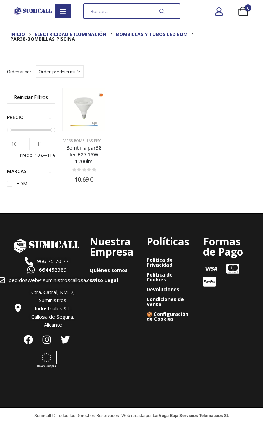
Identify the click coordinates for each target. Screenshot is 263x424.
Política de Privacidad (160, 262)
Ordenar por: (19, 71)
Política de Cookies (160, 277)
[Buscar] (162, 11)
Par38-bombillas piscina (84, 140)
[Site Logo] (32, 11)
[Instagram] (46, 340)
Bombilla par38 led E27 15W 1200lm (84, 154)
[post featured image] (84, 109)
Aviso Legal (104, 280)
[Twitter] (65, 340)
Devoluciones (163, 289)
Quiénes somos (109, 270)
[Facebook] (28, 340)
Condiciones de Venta (165, 301)
